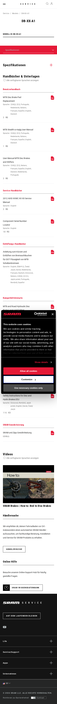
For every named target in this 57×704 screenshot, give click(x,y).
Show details (41, 362)
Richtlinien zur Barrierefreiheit (16, 698)
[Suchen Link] (47, 4)
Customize (26, 379)
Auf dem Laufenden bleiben (21, 616)
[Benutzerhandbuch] (52, 99)
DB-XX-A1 (25, 13)
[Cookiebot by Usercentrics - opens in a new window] (35, 314)
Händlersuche (14, 549)
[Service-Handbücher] (52, 200)
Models (15, 13)
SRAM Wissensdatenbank (25, 588)
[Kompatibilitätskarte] (52, 308)
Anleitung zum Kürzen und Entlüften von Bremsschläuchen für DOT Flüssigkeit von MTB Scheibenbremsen (18, 267)
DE (6, 683)
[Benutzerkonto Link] (52, 4)
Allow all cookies (28, 371)
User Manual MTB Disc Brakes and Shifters (17, 168)
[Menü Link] (4, 4)
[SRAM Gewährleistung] (52, 434)
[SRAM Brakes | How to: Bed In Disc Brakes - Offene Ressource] (28, 484)
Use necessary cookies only (28, 388)
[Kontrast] (33, 698)
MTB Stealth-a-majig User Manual (18, 137)
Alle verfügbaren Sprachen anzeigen (22, 80)
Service (28, 4)
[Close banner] (53, 314)
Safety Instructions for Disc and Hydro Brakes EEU (18, 404)
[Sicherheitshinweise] (52, 397)
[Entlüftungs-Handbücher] (52, 253)
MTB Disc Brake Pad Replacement (17, 107)
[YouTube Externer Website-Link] (4, 627)
